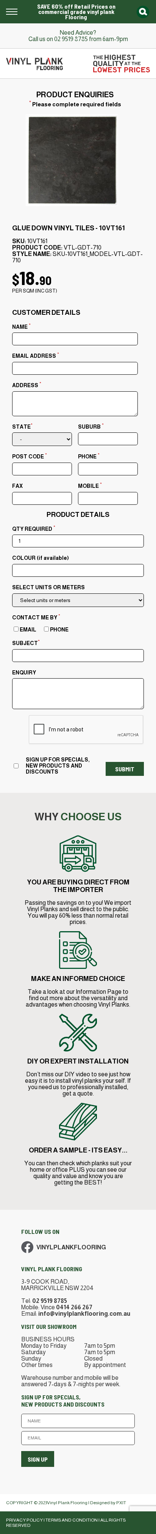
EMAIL (28, 630)
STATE (22, 426)
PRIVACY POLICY (24, 1520)
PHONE (89, 456)
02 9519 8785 (71, 39)
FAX (17, 486)
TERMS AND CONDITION (71, 1520)
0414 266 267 (74, 1307)
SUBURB (91, 426)
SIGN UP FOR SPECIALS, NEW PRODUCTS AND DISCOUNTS (58, 766)
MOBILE (90, 485)
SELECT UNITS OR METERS (48, 587)
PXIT (121, 1502)
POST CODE (29, 456)
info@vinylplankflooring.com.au (84, 1313)
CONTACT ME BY (36, 617)
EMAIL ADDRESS (35, 355)
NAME (21, 326)
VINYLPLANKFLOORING (71, 1247)
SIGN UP (38, 1459)
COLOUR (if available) (40, 558)
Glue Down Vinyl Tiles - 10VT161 (68, 228)
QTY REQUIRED (33, 528)
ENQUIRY (24, 672)
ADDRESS (26, 384)
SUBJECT (26, 642)
